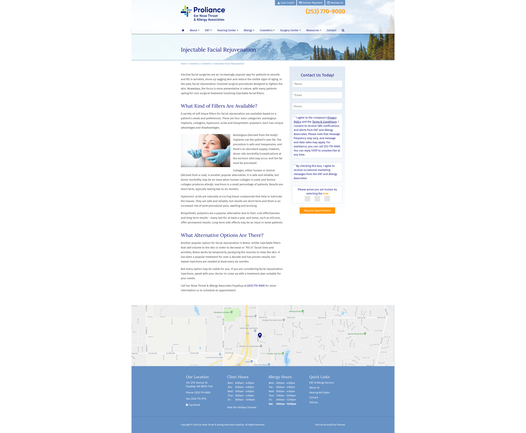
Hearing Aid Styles (319, 392)
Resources (312, 30)
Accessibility (330, 424)
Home (184, 63)
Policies (313, 402)
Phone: (198, 392)
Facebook (194, 404)
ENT (207, 30)
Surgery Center (289, 30)
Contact (331, 30)
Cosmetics (266, 30)
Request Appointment (317, 210)
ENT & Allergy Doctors (321, 382)
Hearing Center (226, 30)
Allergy (248, 30)
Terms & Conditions (324, 121)
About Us (314, 387)
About (193, 30)
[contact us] (263, 335)
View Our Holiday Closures (241, 407)
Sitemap (341, 424)
